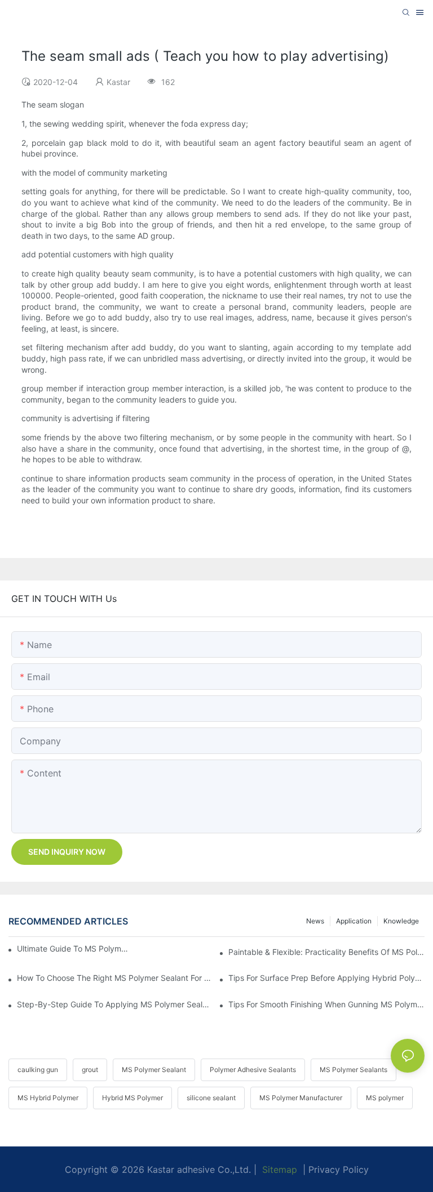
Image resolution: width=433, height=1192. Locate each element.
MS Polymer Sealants (353, 1069)
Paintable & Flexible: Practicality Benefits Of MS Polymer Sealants (326, 952)
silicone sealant (211, 1097)
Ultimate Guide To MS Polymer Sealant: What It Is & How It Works (74, 948)
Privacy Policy (338, 1169)
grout (90, 1069)
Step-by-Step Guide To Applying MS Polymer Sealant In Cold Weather (115, 1004)
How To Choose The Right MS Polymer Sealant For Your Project (115, 978)
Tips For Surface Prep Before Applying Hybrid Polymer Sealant (326, 978)
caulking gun (37, 1069)
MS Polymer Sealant (154, 1069)
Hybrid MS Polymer (132, 1097)
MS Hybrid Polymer (47, 1097)
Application (354, 921)
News (315, 921)
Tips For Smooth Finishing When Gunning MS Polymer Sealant (326, 1004)
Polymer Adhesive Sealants (253, 1069)
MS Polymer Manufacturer (300, 1097)
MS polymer (385, 1097)
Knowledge (401, 921)
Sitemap (278, 1169)
